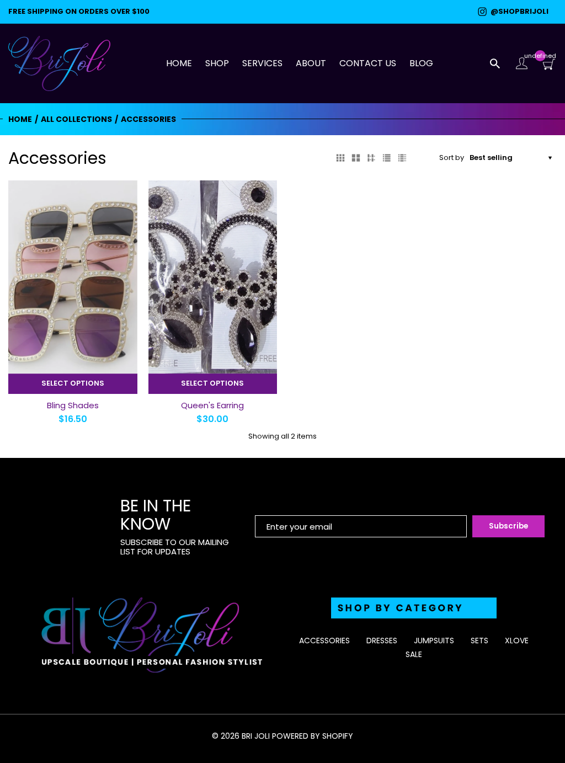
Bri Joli (256, 735)
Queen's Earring (212, 405)
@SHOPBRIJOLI (517, 12)
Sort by (451, 158)
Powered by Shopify (312, 735)
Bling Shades (73, 405)
